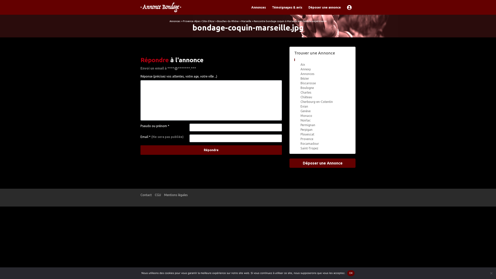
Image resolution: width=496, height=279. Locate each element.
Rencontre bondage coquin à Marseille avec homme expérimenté (290, 21)
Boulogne (307, 88)
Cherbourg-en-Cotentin (317, 101)
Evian (304, 106)
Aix (303, 64)
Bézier (305, 78)
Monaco (306, 115)
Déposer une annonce (324, 7)
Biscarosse (308, 83)
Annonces (258, 7)
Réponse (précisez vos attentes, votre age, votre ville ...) (178, 76)
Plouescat (307, 134)
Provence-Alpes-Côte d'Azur (199, 21)
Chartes (306, 92)
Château (306, 97)
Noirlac (306, 120)
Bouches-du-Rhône (228, 21)
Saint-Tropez (309, 148)
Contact (146, 195)
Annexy (306, 69)
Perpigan (307, 129)
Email (162, 137)
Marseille (246, 21)
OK (351, 273)
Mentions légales (176, 195)
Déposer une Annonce (323, 163)
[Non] (491, 273)
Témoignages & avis (287, 7)
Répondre (211, 150)
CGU (158, 195)
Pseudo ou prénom (154, 126)
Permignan (308, 125)
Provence (307, 139)
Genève (306, 111)
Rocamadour (310, 143)
